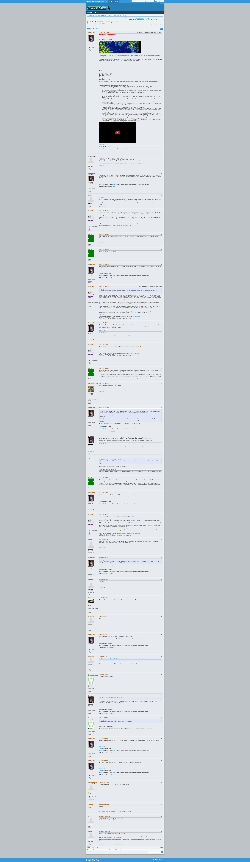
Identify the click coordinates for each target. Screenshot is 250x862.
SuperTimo (92, 597)
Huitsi (90, 234)
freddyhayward (93, 782)
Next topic (160, 24)
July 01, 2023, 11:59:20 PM (103, 738)
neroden (91, 539)
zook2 (90, 195)
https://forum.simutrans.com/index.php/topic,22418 (111, 837)
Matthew (91, 210)
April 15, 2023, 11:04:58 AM (103, 557)
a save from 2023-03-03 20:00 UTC (109, 251)
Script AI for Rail (102, 844)
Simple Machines (94, 859)
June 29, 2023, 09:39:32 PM (103, 634)
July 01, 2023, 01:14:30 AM (103, 717)
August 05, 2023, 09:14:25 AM (104, 804)
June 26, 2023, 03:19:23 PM (103, 597)
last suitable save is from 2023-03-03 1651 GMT (110, 217)
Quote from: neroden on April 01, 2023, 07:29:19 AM (110, 560)
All (98, 28)
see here (104, 81)
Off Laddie (91, 616)
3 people (100, 746)
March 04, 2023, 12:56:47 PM (104, 264)
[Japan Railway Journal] (88, 224)
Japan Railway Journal (136, 223)
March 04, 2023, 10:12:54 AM (104, 249)
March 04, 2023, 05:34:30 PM (104, 344)
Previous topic (154, 24)
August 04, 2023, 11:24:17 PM (104, 782)
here (114, 148)
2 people (100, 206)
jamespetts (92, 32)
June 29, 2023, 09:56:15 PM (103, 656)
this (134, 494)
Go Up (88, 847)
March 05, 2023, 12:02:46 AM (104, 407)
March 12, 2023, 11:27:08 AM (104, 477)
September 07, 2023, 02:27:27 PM (104, 831)
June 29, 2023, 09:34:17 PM (103, 616)
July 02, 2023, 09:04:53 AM (103, 760)
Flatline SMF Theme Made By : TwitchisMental (93, 860)
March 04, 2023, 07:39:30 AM (104, 195)
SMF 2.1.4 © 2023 (89, 859)
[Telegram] (88, 397)
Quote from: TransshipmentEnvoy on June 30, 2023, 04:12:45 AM (112, 697)
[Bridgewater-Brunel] (88, 45)
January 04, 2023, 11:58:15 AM (104, 173)
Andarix (91, 831)
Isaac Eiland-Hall (93, 383)
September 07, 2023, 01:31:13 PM (104, 816)
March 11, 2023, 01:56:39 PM (104, 434)
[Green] (161, 3)
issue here (111, 346)
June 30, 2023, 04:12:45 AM (103, 674)
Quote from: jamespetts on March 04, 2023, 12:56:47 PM (111, 289)
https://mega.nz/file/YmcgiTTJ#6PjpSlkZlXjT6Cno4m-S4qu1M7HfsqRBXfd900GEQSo (116, 811)
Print (161, 28)
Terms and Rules (157, 859)
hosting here (108, 311)
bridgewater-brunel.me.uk (136, 87)
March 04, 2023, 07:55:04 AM (104, 210)
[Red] (159, 3)
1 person (100, 144)
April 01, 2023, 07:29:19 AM (103, 539)
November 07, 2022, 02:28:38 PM (104, 154)
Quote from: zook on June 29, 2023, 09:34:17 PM (109, 658)
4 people (100, 707)
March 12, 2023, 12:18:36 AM (104, 456)
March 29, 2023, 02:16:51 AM (104, 514)
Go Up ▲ (162, 859)
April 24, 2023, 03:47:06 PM (103, 579)
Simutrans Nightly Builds (118, 844)
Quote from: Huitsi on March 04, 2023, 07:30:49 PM (110, 409)
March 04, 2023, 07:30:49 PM (104, 368)
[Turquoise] (163, 3)
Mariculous (92, 155)
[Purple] (162, 3)
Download (101, 146)
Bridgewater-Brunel (105, 37)
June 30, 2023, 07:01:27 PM (103, 695)
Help (153, 859)
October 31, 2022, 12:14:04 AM (104, 32)
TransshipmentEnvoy (93, 676)
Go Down (89, 28)
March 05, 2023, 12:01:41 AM (104, 383)
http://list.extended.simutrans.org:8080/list (108, 819)
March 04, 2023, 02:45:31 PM (104, 286)
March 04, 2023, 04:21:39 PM (104, 322)
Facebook (113, 151)
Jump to (146, 852)
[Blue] (160, 3)
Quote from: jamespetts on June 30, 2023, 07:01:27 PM (110, 720)
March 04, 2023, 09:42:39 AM (104, 234)
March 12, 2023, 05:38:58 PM (104, 492)
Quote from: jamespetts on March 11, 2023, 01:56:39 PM (111, 459)
